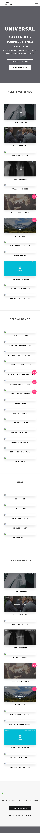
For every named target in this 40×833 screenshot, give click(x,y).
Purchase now (20, 67)
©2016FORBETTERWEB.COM (20, 815)
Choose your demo (20, 61)
